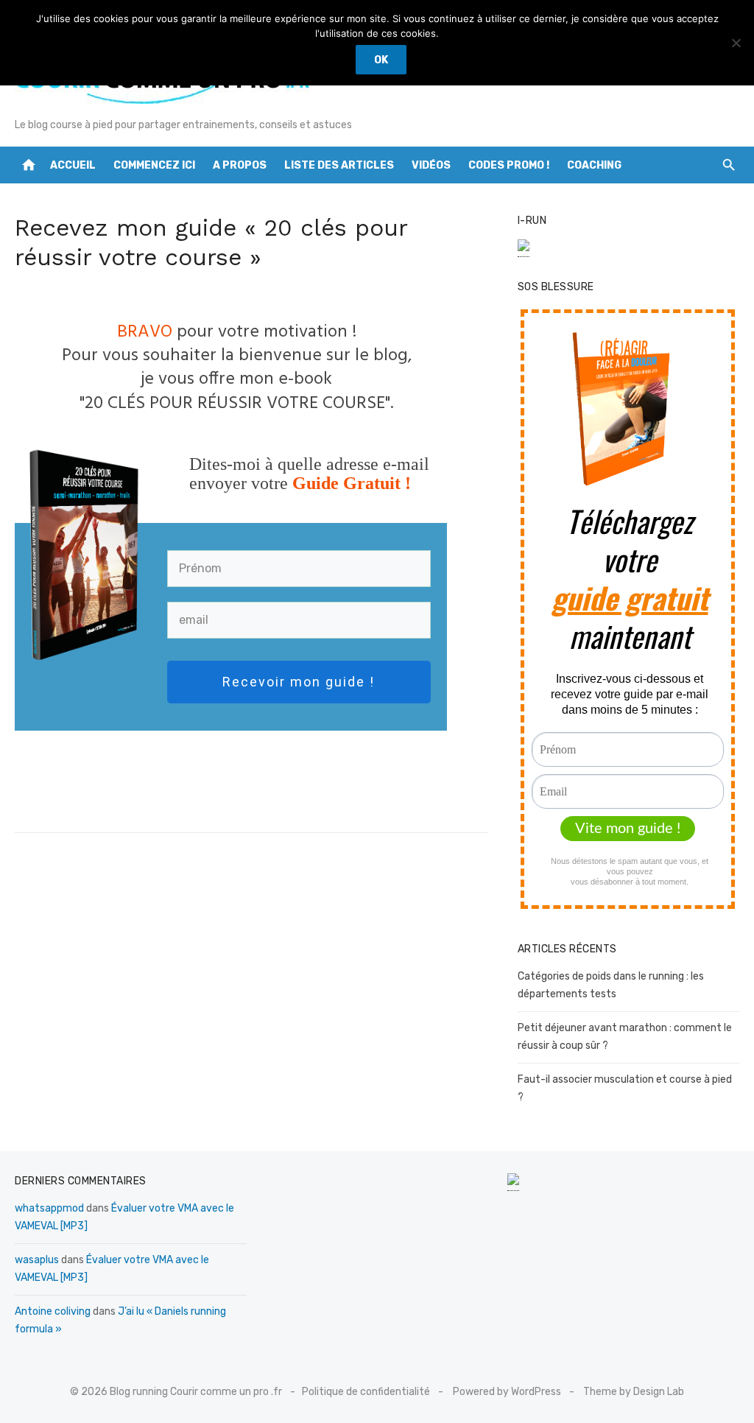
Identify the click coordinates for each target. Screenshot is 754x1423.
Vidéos (431, 165)
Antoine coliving (53, 1311)
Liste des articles (339, 165)
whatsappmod (49, 1208)
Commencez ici (154, 165)
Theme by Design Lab (633, 1391)
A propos (240, 165)
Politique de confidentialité (366, 1391)
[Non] (735, 42)
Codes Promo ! (508, 165)
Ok (381, 60)
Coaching (594, 165)
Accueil (73, 165)
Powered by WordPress (507, 1391)
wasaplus (37, 1260)
